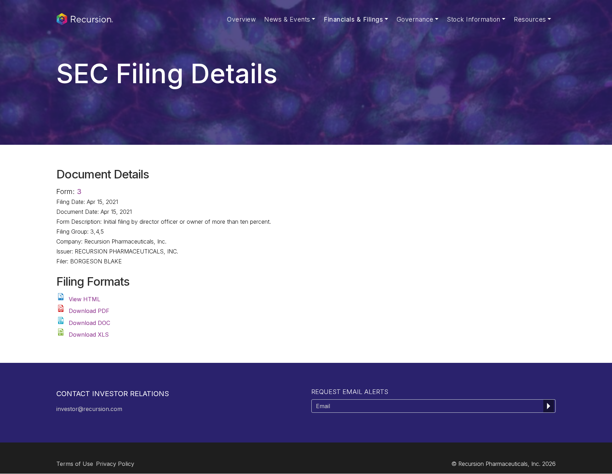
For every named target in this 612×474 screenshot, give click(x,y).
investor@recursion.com (89, 408)
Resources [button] (530, 19)
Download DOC (89, 322)
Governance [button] (415, 19)
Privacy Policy (115, 463)
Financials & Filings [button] (353, 19)
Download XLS (89, 334)
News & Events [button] (287, 19)
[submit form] (548, 406)
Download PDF (89, 310)
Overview (241, 19)
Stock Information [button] (473, 19)
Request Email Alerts (349, 391)
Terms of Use (74, 463)
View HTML (84, 299)
